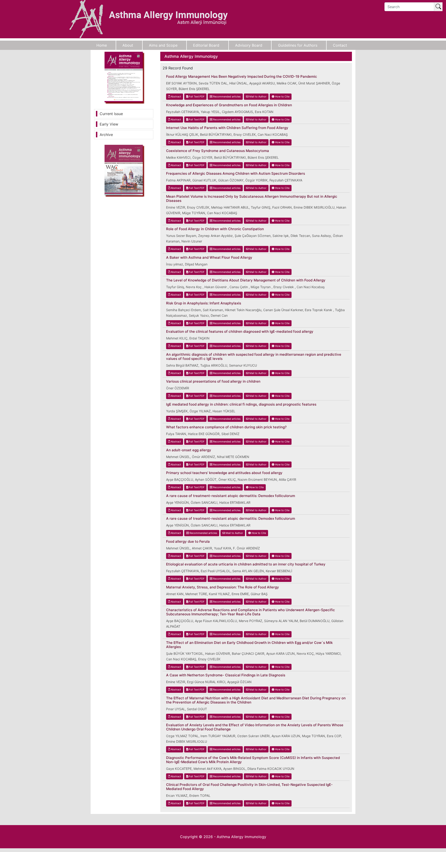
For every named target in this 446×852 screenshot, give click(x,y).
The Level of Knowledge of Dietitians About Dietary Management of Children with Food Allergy (245, 280)
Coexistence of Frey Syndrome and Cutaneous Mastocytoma (217, 151)
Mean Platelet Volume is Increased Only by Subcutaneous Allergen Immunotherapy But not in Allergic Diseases (251, 198)
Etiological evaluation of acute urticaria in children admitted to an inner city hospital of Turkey (245, 564)
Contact (340, 45)
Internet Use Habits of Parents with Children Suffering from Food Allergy (227, 128)
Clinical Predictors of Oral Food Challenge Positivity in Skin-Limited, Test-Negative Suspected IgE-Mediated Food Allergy (249, 787)
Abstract (175, 96)
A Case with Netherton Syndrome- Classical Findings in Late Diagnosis (225, 675)
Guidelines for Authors (297, 45)
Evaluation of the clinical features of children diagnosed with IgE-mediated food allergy (239, 331)
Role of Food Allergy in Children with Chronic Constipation (215, 229)
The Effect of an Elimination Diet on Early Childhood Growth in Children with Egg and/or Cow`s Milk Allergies (249, 645)
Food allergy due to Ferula (188, 541)
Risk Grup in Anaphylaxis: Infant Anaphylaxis (203, 303)
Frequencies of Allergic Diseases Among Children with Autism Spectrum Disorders (235, 173)
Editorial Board (206, 45)
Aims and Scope (163, 45)
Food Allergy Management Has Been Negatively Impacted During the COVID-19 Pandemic (241, 76)
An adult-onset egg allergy (188, 450)
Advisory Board (248, 45)
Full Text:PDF (196, 96)
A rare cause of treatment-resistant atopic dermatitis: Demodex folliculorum (230, 496)
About (127, 45)
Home (101, 45)
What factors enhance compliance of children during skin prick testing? (226, 427)
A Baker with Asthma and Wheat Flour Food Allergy (209, 257)
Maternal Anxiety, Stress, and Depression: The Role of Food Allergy (222, 587)
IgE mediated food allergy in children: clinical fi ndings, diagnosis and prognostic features (241, 404)
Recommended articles (226, 96)
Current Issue (111, 113)
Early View (109, 124)
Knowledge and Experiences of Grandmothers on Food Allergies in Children (229, 105)
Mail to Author (257, 96)
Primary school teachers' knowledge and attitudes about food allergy (224, 473)
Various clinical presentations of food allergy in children (213, 381)
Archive (106, 134)
